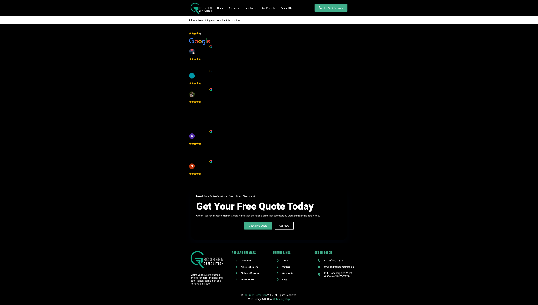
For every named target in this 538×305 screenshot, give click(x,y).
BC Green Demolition (255, 295)
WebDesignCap (281, 299)
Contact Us (286, 8)
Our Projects (268, 8)
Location (249, 8)
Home (220, 8)
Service (233, 8)
